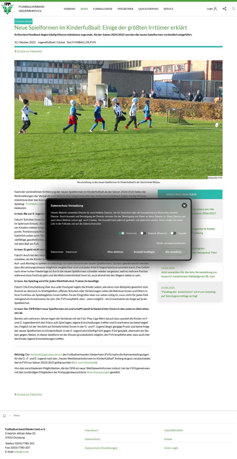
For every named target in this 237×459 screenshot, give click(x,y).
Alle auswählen (173, 252)
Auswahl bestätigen (144, 252)
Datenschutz (57, 252)
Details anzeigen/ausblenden (170, 243)
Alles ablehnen (115, 252)
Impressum (71, 252)
